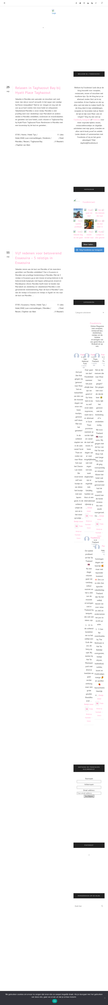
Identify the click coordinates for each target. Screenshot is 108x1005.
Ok (54, 1001)
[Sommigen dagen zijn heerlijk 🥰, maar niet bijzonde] (89, 224)
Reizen (26, 141)
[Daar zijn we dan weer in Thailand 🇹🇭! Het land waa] (100, 224)
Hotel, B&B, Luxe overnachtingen (28, 138)
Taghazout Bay (36, 141)
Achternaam (89, 784)
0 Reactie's (59, 141)
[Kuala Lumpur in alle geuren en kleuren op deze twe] (100, 235)
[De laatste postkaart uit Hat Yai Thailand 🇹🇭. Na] (78, 224)
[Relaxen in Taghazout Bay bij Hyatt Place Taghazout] (35, 56)
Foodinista (95, 538)
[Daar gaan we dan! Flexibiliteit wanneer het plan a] (89, 213)
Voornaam (89, 778)
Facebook (77, 119)
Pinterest (96, 119)
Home (23, 134)
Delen (79, 538)
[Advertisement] (90, 48)
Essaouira (25, 305)
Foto (81, 526)
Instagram (86, 119)
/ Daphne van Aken (22, 145)
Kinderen (46, 138)
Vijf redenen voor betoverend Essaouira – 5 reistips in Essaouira (38, 258)
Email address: (89, 790)
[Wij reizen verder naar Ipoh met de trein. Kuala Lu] (89, 235)
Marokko (18, 141)
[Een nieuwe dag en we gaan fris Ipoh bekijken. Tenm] (78, 235)
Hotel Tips (32, 134)
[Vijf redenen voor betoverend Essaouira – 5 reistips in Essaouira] (35, 202)
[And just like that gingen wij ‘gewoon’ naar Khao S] (78, 213)
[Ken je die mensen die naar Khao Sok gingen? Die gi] (100, 213)
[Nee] (104, 998)
